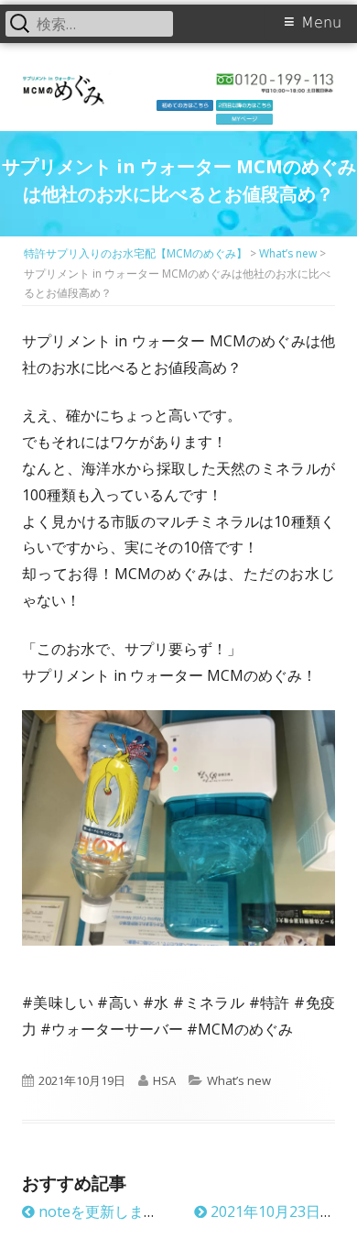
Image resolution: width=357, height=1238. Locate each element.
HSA (164, 1080)
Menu (321, 22)
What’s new (239, 1080)
